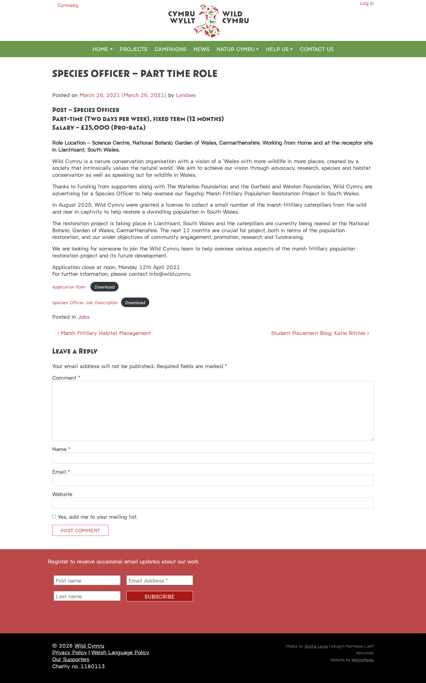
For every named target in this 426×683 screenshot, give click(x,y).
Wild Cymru (89, 645)
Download (104, 287)
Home (100, 49)
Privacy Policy (69, 652)
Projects (134, 49)
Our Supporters (70, 659)
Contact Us (317, 49)
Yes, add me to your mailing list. (96, 516)
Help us (277, 49)
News (201, 49)
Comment (66, 377)
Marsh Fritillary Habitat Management (105, 332)
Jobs (84, 316)
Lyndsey (186, 94)
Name (61, 449)
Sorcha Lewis (316, 645)
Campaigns (170, 49)
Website (62, 494)
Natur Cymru (235, 49)
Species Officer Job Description (85, 302)
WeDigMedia (363, 659)
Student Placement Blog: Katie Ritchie (319, 332)
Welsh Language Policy (120, 652)
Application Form (69, 287)
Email (61, 471)
